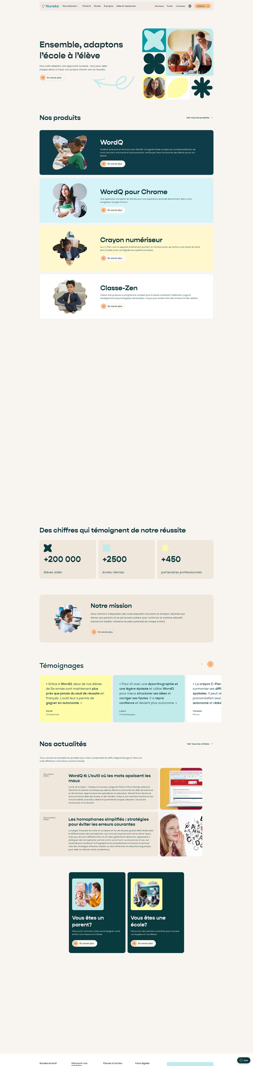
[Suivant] (210, 664)
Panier (170, 6)
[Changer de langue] (189, 6)
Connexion (180, 6)
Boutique (159, 6)
